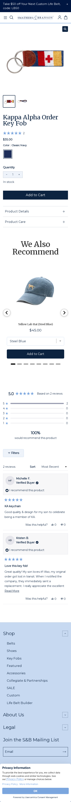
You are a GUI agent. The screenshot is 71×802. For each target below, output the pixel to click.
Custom (13, 695)
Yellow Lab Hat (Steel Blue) (35, 324)
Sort (33, 466)
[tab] (13, 364)
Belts (11, 643)
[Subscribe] (64, 752)
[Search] (11, 17)
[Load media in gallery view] (9, 101)
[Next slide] (64, 312)
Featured (14, 666)
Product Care (15, 222)
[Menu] (5, 17)
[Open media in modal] (65, 29)
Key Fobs (14, 658)
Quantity (9, 167)
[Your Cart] (65, 17)
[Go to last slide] (7, 312)
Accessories (16, 673)
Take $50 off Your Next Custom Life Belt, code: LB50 (31, 6)
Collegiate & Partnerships (27, 680)
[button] (14, 133)
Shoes (12, 651)
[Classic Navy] (8, 154)
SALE (11, 688)
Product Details (17, 211)
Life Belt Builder (20, 703)
